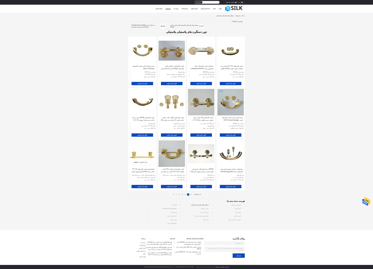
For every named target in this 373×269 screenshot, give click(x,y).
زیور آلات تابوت (204, 212)
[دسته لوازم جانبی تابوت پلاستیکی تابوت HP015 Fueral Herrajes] (230, 102)
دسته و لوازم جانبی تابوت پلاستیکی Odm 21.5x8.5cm (143, 67)
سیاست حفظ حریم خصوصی (222, 267)
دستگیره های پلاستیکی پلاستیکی (200, 205)
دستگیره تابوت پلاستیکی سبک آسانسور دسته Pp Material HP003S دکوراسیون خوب (201, 67)
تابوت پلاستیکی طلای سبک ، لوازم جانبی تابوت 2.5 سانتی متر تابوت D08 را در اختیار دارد (172, 119)
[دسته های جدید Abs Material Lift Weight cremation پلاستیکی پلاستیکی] (162, 26)
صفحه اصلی (158, 8)
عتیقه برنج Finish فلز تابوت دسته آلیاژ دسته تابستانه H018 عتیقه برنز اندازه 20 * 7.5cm (160, 253)
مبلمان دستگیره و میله (234, 219)
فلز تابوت (174, 205)
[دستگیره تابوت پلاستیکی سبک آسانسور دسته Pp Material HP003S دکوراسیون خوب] (201, 50)
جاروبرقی (238, 212)
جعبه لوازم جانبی (172, 216)
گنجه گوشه (238, 208)
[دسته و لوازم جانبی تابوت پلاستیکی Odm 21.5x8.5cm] (142, 50)
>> (176, 194)
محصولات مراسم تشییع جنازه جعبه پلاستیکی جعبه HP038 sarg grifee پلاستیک (231, 170)
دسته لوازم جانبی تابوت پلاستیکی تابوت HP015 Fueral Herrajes (232, 119)
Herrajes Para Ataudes (170, 208)
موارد (220, 8)
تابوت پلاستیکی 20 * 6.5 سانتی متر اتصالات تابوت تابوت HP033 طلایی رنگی (232, 67)
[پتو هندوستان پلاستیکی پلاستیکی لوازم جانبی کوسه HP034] (201, 26)
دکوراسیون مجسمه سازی (201, 216)
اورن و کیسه (237, 216)
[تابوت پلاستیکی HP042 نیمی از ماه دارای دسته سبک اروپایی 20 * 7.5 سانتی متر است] (142, 102)
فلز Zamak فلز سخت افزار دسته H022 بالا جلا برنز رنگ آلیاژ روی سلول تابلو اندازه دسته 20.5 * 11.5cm (159, 243)
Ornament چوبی (172, 223)
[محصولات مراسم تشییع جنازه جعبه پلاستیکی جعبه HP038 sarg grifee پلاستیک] (230, 153)
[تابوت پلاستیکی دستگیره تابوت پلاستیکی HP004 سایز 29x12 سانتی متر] (172, 50)
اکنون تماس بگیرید (142, 83)
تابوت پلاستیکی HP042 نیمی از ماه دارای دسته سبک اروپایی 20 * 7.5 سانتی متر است (143, 119)
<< (191, 194)
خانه (243, 15)
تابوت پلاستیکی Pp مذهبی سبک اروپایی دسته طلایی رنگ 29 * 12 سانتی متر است (203, 119)
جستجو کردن (198, 2)
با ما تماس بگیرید (205, 8)
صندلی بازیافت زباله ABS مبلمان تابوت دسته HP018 (188, 248)
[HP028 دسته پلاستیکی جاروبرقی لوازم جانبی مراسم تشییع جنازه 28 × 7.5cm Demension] (201, 153)
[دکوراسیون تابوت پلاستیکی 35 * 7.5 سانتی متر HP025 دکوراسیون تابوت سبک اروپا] (142, 153)
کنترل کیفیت (194, 8)
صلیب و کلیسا (205, 208)
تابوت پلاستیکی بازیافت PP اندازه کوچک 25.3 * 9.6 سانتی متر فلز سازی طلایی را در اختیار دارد (172, 170)
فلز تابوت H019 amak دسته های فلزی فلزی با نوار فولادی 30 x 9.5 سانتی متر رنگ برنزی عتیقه (159, 249)
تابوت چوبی (173, 219)
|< (193, 194)
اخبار (214, 8)
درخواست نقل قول (230, 2)
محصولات (168, 8)
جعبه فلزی (206, 219)
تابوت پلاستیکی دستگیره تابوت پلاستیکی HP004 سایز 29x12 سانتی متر (172, 67)
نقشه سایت (142, 256)
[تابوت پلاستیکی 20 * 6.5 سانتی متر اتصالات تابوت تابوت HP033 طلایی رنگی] (230, 50)
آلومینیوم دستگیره (236, 205)
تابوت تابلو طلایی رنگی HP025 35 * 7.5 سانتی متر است (188, 253)
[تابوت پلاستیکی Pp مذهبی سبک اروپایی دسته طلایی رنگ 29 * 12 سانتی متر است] (201, 102)
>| (173, 194)
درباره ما (176, 8)
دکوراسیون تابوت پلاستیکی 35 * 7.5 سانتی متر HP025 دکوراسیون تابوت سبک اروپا (143, 170)
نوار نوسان (174, 212)
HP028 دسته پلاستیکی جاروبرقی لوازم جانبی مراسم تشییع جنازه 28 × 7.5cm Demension (201, 170)
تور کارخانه (185, 8)
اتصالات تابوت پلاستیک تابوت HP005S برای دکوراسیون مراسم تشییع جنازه (189, 243)
